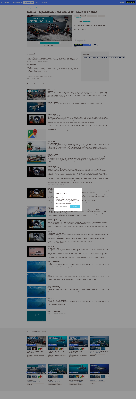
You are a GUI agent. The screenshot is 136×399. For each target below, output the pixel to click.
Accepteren (75, 206)
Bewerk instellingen (61, 206)
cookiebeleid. (70, 203)
